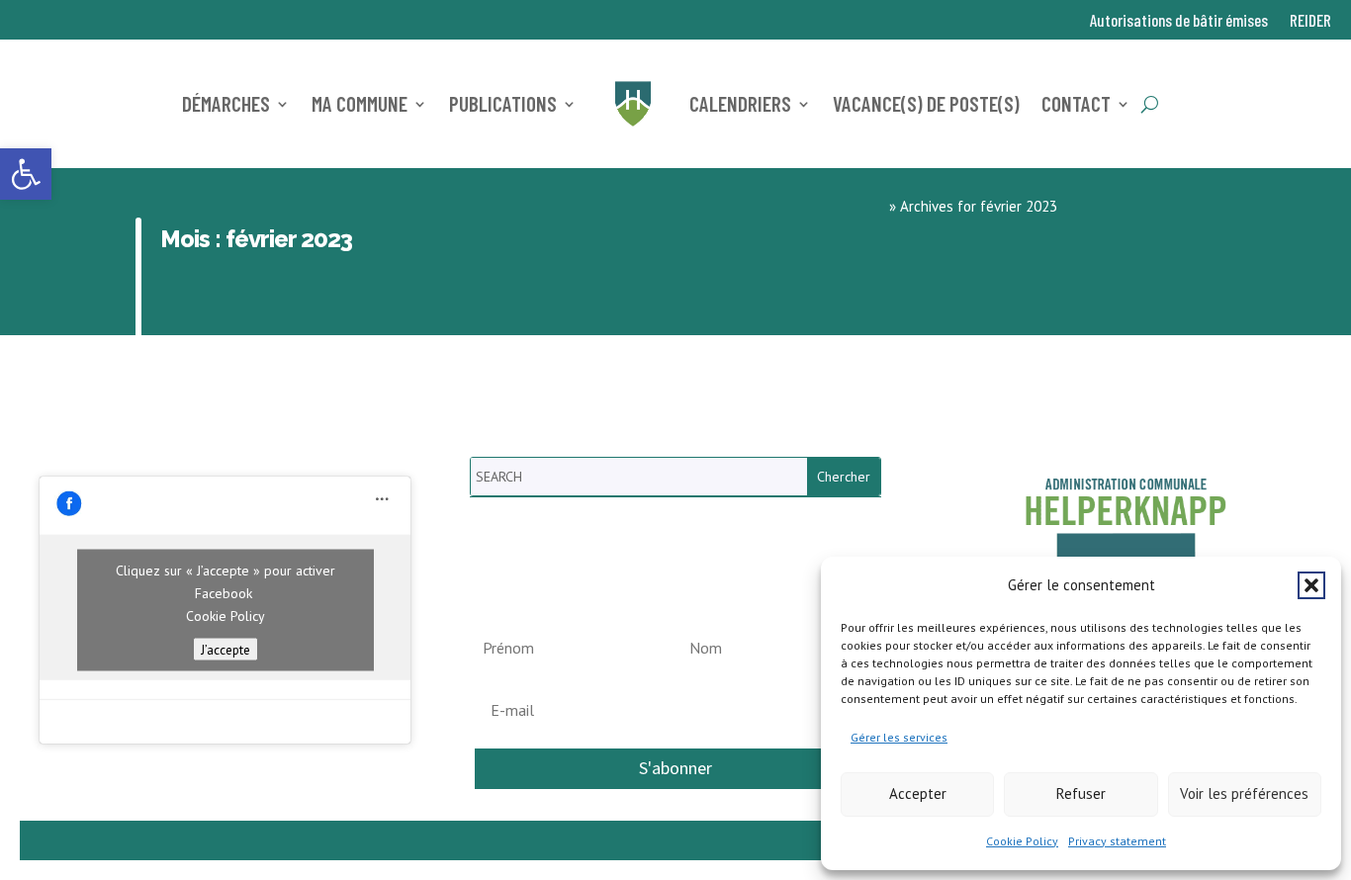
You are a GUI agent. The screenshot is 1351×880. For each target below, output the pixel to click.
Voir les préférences (1244, 793)
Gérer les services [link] (899, 737)
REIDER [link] (1310, 21)
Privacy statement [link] (1117, 841)
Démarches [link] (226, 103)
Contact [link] (1076, 103)
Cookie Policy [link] (1022, 841)
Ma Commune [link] (359, 103)
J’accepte (225, 650)
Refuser (1081, 793)
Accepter (917, 793)
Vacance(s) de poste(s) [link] (926, 103)
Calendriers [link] (740, 103)
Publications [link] (503, 103)
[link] (25, 174)
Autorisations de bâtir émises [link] (1179, 21)
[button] (1311, 585)
